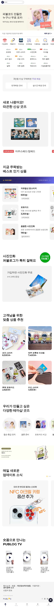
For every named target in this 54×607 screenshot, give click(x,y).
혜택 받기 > (48, 33)
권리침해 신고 (8, 587)
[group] (27, 17)
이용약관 (35, 585)
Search (22, 2)
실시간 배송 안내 (39, 85)
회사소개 (6, 585)
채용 (13, 585)
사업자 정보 (7, 590)
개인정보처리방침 (24, 585)
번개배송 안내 (16, 85)
